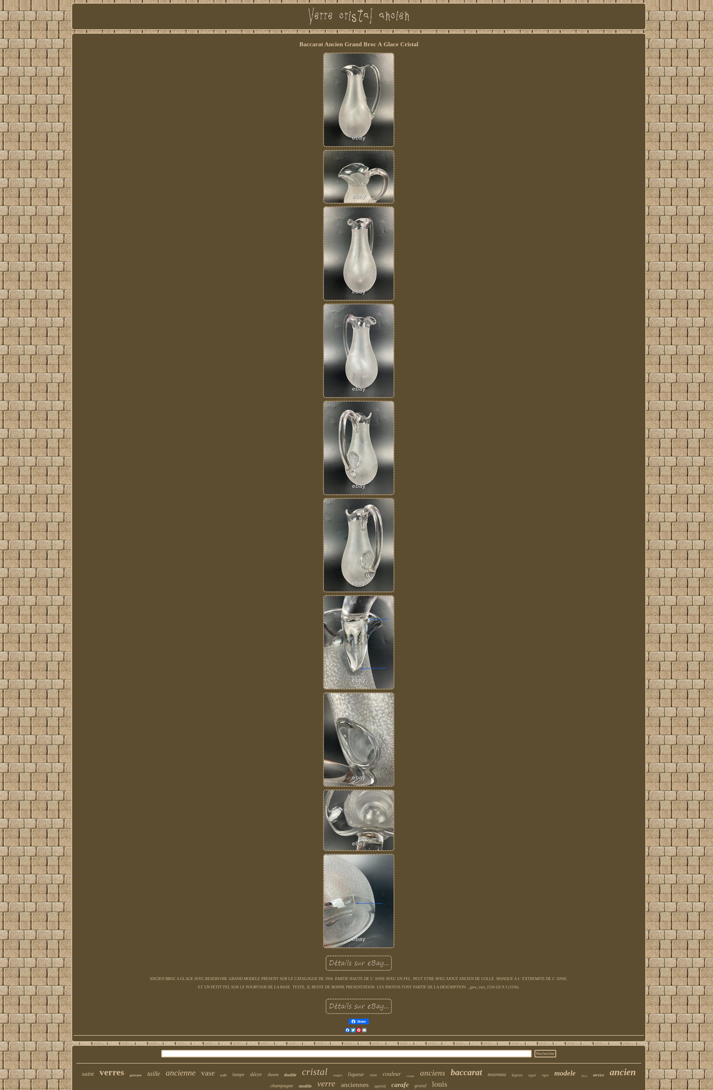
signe (545, 1075)
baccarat (466, 1072)
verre (326, 1083)
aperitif (380, 1086)
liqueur (356, 1074)
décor (256, 1074)
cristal (315, 1071)
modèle (305, 1086)
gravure (136, 1075)
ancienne (181, 1072)
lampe (238, 1074)
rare (373, 1075)
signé (532, 1075)
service (598, 1075)
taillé (223, 1075)
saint (88, 1073)
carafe (400, 1084)
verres (111, 1072)
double (290, 1074)
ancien (623, 1072)
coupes (337, 1075)
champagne (281, 1085)
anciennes (355, 1084)
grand (420, 1085)
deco (584, 1075)
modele (565, 1073)
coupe (410, 1075)
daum (273, 1074)
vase (208, 1073)
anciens (432, 1072)
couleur (392, 1074)
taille (153, 1073)
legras (517, 1075)
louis (439, 1084)
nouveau (497, 1074)
